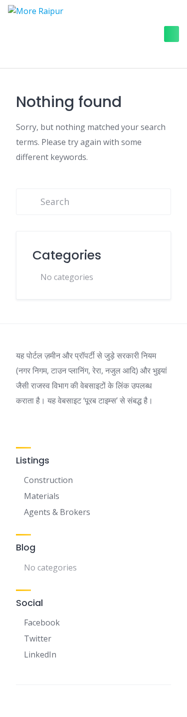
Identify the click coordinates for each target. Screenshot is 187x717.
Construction (48, 480)
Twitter (37, 638)
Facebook (42, 622)
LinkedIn (40, 654)
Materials (41, 496)
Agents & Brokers (57, 512)
